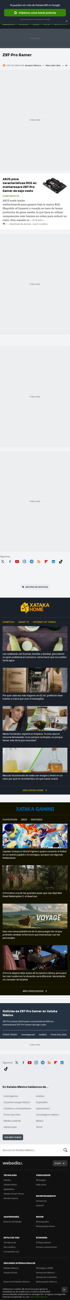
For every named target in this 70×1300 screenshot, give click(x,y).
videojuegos (10, 1126)
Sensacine (41, 1200)
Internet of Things (44, 621)
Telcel (39, 1126)
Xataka (7, 1179)
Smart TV (23, 621)
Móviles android (12, 1120)
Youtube (17, 561)
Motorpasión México (46, 1281)
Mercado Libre (53, 65)
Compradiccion (11, 1251)
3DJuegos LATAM (44, 1267)
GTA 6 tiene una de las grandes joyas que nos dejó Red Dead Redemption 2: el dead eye (32, 894)
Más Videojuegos (33, 991)
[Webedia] (13, 1165)
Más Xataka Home (33, 790)
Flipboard (46, 561)
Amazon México (33, 65)
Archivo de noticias (36, 586)
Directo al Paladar (13, 1221)
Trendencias (10, 1242)
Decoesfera (9, 1246)
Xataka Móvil (10, 1184)
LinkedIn (53, 561)
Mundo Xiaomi (11, 1198)
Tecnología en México (47, 1114)
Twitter (2, 561)
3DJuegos (41, 1179)
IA (66, 65)
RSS (39, 561)
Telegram (31, 561)
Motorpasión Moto (45, 1226)
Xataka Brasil (10, 1272)
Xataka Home (35, 608)
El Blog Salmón (43, 1242)
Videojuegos (35, 809)
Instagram (24, 561)
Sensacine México (45, 1272)
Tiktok (60, 561)
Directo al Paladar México (17, 1281)
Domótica (8, 621)
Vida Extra (41, 1184)
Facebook (10, 561)
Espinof (39, 1205)
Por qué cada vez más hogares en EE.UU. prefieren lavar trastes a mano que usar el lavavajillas (33, 697)
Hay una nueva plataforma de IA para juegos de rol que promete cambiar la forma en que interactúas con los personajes (32, 934)
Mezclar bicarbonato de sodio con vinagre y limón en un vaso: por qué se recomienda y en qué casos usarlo (33, 777)
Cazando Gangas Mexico (17, 1102)
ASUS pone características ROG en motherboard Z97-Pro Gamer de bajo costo (20, 185)
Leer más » (38, 220)
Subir (58, 1163)
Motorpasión (42, 1221)
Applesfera (9, 1189)
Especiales (42, 1102)
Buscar (65, 1150)
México (39, 1120)
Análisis (43, 1034)
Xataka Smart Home (14, 1193)
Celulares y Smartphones (17, 1108)
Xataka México (11, 1267)
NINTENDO (36, 819)
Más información (38, 1296)
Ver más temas (12, 1137)
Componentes (11, 196)
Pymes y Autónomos (46, 1246)
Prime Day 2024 (59, 1034)
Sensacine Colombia (46, 1277)
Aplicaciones (43, 1108)
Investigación (28, 1034)
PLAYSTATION (10, 819)
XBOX (24, 819)
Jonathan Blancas (20, 224)
